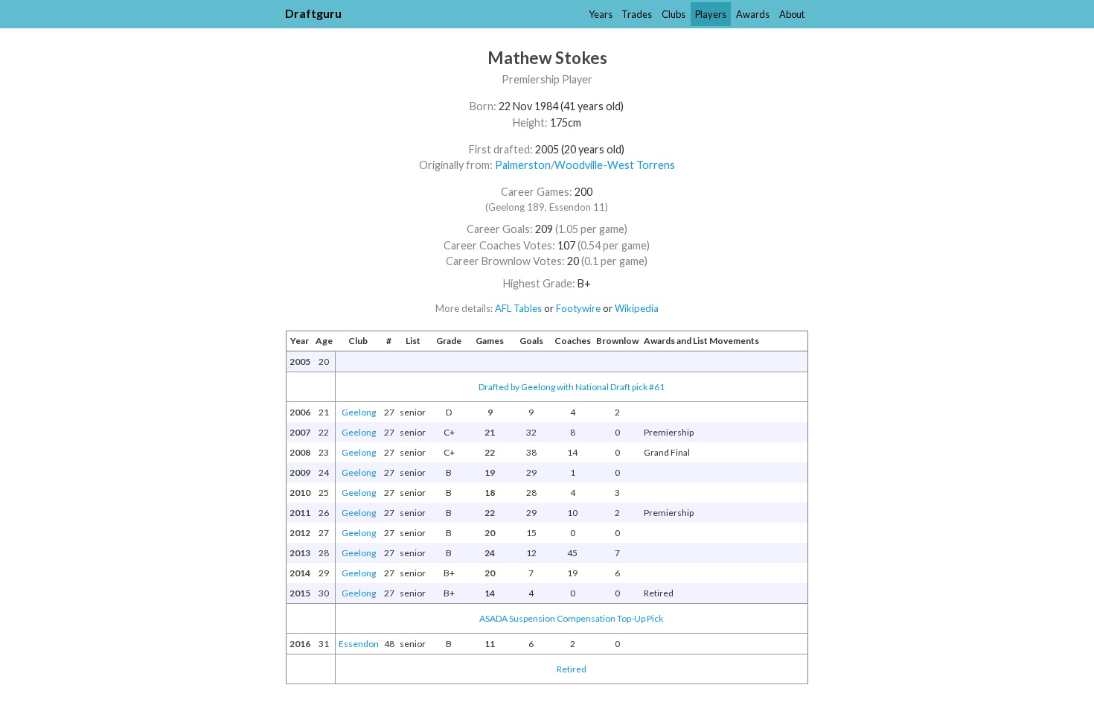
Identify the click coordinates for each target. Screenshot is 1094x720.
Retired (571, 669)
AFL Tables (518, 308)
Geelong (359, 412)
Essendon (359, 643)
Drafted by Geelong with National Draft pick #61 (572, 386)
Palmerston (523, 165)
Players (710, 14)
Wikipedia (637, 308)
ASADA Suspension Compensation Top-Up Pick (571, 618)
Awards (753, 14)
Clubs (673, 14)
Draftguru (313, 13)
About (791, 14)
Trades (636, 14)
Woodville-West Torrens (614, 165)
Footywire (578, 308)
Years (600, 14)
